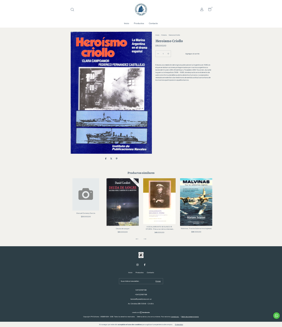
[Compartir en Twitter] (111, 158)
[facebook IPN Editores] (144, 265)
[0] (209, 10)
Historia (164, 35)
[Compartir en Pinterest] (117, 158)
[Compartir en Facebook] (106, 158)
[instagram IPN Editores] (137, 265)
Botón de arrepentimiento (190, 317)
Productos (139, 23)
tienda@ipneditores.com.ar (141, 299)
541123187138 (141, 290)
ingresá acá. (175, 317)
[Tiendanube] (141, 312)
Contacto (153, 23)
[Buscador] (73, 9)
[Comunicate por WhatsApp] (276, 315)
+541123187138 (141, 294)
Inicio (126, 23)
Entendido (179, 324)
